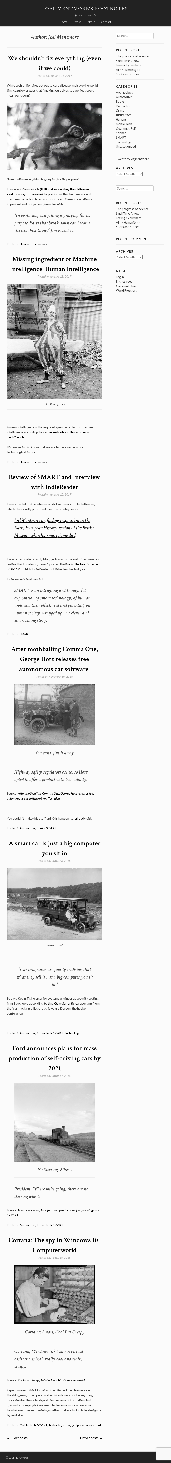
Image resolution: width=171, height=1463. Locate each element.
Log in (120, 277)
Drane (120, 110)
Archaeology (124, 92)
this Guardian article (62, 1003)
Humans (25, 244)
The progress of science (132, 56)
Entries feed (124, 281)
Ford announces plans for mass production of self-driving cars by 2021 (55, 1058)
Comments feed (126, 286)
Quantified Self (126, 128)
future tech (44, 1033)
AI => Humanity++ (128, 70)
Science (121, 133)
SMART (25, 634)
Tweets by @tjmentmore (132, 159)
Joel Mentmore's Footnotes (85, 8)
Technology (39, 244)
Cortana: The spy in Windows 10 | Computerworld (51, 1380)
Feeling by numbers (128, 65)
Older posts (17, 1438)
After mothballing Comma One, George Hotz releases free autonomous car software (54, 659)
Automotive (27, 828)
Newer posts (91, 1438)
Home (64, 22)
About (91, 22)
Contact (106, 22)
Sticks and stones (127, 74)
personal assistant (89, 1425)
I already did (82, 818)
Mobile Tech (28, 1425)
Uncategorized (126, 146)
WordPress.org (126, 290)
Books (77, 22)
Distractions (124, 106)
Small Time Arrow (127, 61)
